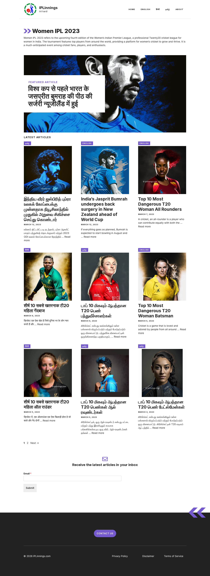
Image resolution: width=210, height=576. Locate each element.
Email (27, 473)
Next (34, 443)
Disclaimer (148, 556)
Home (132, 9)
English (145, 9)
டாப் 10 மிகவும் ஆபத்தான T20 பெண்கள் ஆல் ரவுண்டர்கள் (103, 407)
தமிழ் (167, 9)
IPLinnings (48, 8)
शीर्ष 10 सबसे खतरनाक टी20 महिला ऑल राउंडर (46, 404)
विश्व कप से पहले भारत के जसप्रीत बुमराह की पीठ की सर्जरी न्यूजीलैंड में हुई (60, 96)
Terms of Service (173, 556)
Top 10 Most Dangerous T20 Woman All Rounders (160, 204)
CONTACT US (105, 533)
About (179, 9)
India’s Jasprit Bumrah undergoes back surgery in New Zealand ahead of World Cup (104, 209)
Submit (30, 488)
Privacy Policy (120, 556)
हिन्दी (158, 9)
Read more (90, 236)
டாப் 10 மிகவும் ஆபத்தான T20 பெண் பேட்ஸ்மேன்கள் (161, 404)
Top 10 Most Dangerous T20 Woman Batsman (155, 310)
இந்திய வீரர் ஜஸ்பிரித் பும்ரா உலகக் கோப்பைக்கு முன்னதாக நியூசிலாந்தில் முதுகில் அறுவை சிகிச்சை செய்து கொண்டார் (47, 209)
